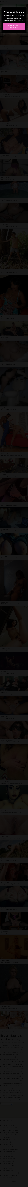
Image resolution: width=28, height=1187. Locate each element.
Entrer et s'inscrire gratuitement (14, 26)
